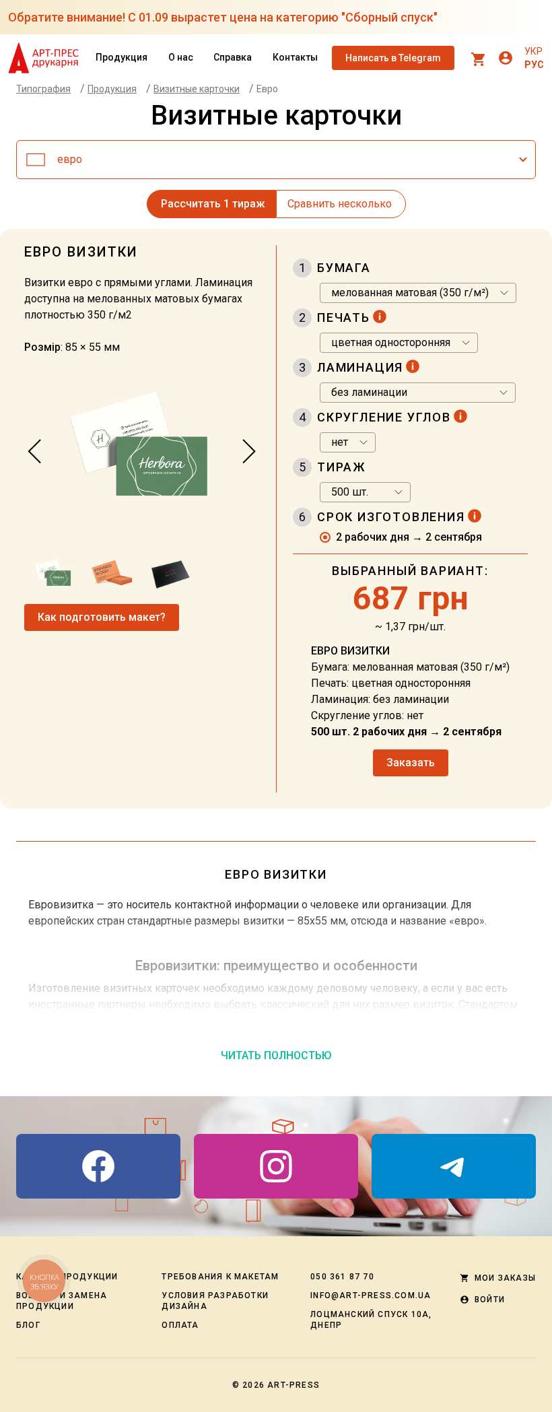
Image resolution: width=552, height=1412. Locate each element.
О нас (180, 57)
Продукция (121, 57)
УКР (533, 51)
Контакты (295, 57)
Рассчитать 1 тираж (213, 203)
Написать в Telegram (393, 58)
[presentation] (35, 451)
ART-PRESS (293, 1385)
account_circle (505, 58)
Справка (232, 57)
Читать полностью (276, 1055)
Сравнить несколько (339, 203)
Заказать (410, 762)
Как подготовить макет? (102, 617)
